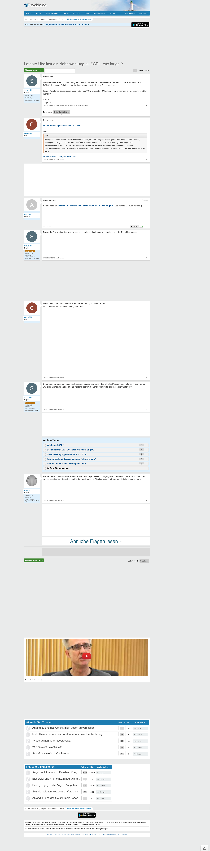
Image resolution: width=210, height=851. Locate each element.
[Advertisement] (96, 520)
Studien (112, 13)
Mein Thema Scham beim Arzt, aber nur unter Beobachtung (67, 734)
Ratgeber (76, 13)
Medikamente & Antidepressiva (79, 808)
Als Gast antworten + (34, 70)
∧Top (204, 848)
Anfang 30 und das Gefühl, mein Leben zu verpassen (63, 727)
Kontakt (49, 835)
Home (28, 13)
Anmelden (143, 13)
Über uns (57, 835)
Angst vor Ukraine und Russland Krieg (54, 772)
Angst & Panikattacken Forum (52, 808)
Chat (87, 13)
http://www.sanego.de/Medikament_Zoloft (61, 126)
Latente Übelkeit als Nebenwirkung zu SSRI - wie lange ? (73, 63)
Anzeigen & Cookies (89, 835)
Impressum (66, 835)
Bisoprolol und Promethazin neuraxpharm (56, 778)
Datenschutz (75, 835)
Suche (66, 13)
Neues (38, 13)
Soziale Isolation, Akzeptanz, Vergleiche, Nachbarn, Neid (65, 791)
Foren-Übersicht (31, 808)
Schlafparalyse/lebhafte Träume (50, 753)
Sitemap (124, 835)
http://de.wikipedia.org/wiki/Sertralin (59, 156)
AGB (99, 835)
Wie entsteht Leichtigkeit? (47, 747)
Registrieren (130, 13)
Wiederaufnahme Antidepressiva (51, 740)
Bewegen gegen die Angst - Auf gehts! (54, 785)
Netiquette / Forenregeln (111, 835)
